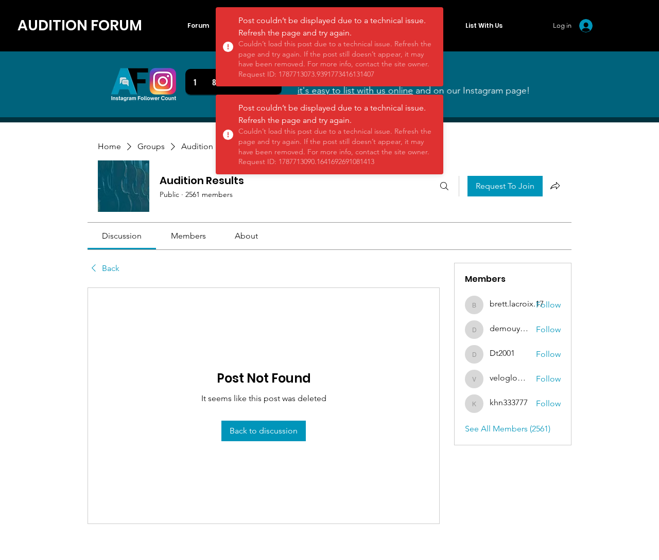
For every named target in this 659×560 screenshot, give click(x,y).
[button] (484, 25)
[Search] (444, 186)
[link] (122, 236)
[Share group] (555, 185)
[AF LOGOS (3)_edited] (144, 84)
